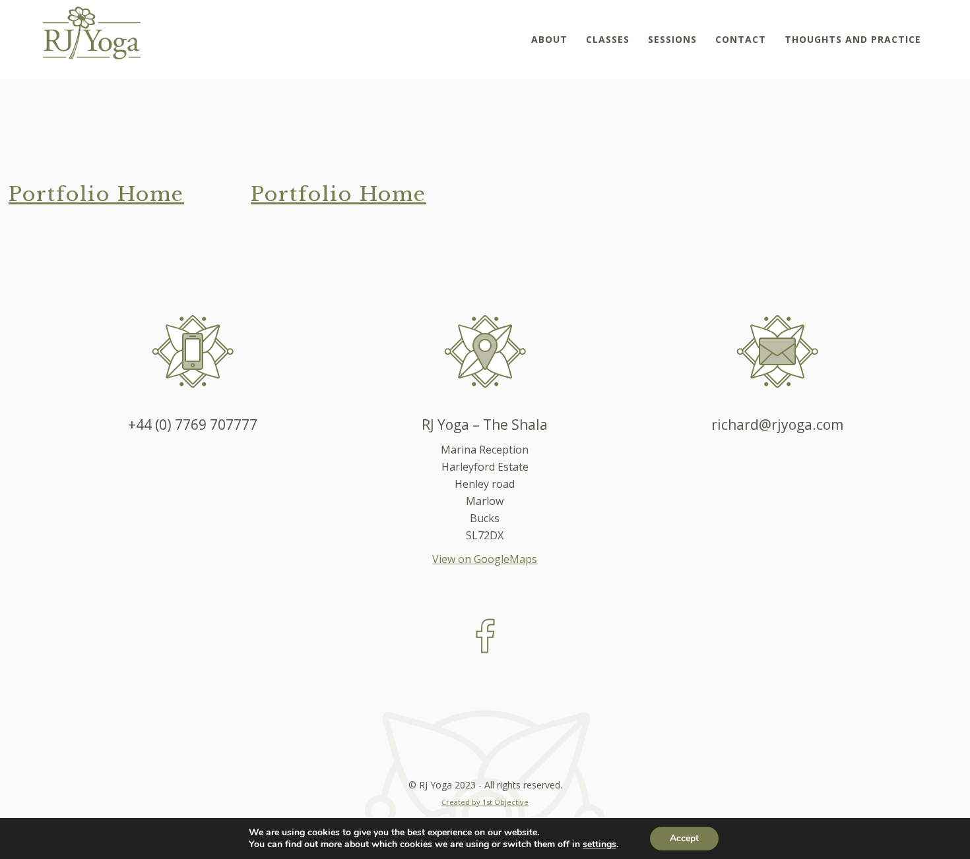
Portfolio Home (96, 194)
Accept (684, 838)
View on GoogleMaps (484, 559)
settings (599, 844)
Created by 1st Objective (485, 802)
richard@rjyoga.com (777, 424)
